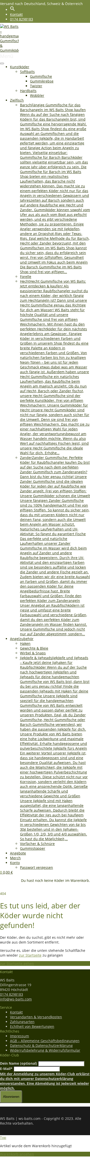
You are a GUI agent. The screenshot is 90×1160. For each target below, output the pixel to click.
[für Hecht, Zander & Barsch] (9, 50)
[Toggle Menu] (2, 63)
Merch (15, 858)
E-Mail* (6, 1068)
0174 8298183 (21, 19)
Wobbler (37, 95)
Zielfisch (17, 100)
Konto (15, 862)
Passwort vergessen (36, 867)
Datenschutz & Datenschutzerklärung (41, 1045)
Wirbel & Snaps (33, 653)
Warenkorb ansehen (17, 1154)
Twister (36, 86)
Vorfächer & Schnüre (37, 843)
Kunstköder (19, 66)
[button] (12, 9)
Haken (25, 643)
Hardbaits (28, 90)
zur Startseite (30, 955)
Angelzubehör (22, 638)
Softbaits (27, 71)
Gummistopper (32, 848)
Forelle (25, 276)
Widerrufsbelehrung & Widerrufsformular (45, 1050)
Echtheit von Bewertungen (32, 1026)
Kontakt (16, 14)
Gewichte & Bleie (34, 648)
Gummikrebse (42, 81)
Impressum (19, 1036)
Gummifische (41, 76)
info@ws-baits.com (16, 999)
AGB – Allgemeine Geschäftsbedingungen (45, 1040)
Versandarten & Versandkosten (36, 1017)
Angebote (18, 853)
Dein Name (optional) (18, 1063)
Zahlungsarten (22, 1021)
